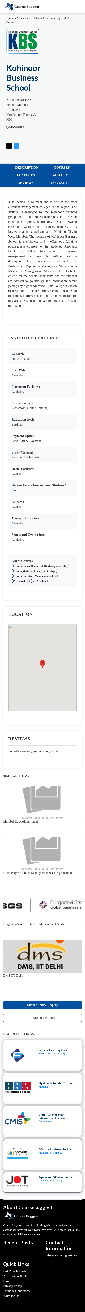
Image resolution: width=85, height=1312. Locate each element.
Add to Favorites (43, 1017)
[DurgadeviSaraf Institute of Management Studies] (42, 905)
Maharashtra (24, 18)
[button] (16, 145)
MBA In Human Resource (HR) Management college (41, 566)
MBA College (15, 126)
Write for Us (11, 1296)
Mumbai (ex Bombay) (47, 18)
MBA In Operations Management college (34, 576)
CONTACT (59, 182)
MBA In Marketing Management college (34, 571)
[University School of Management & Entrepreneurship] (42, 853)
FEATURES (26, 175)
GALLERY (60, 175)
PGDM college (20, 581)
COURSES (62, 167)
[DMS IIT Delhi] (42, 956)
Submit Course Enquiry (42, 1005)
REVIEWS (25, 182)
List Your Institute (14, 1271)
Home (9, 18)
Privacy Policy (12, 1286)
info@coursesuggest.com (62, 1255)
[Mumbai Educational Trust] (42, 802)
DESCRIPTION (27, 167)
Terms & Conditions (16, 1291)
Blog (6, 1281)
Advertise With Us (15, 1276)
